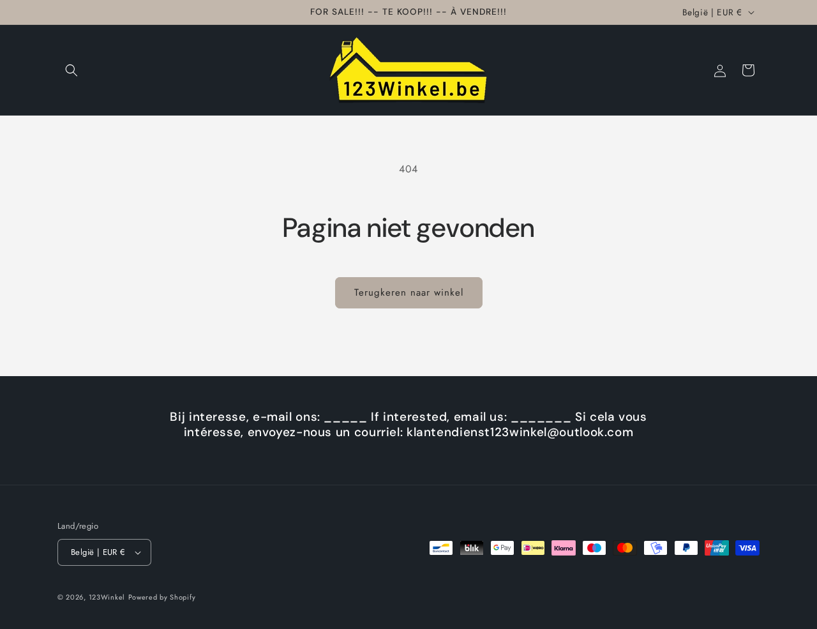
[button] (71, 70)
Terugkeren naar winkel (408, 292)
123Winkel (107, 597)
